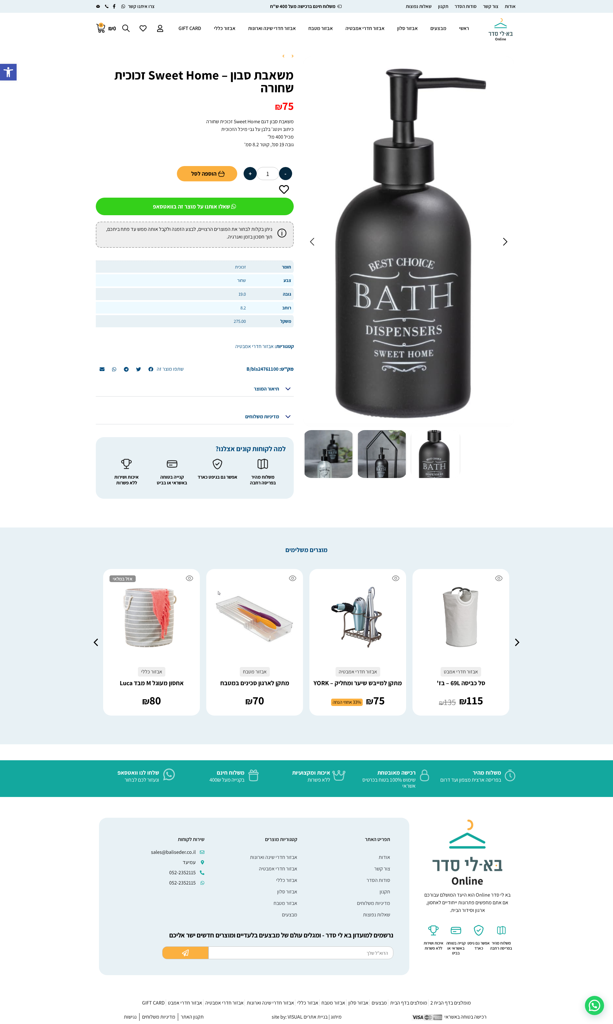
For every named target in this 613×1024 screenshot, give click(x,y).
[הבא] (285, 56)
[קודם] (291, 56)
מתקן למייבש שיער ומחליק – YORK (358, 683)
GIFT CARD (189, 28)
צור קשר (490, 6)
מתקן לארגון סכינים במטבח (254, 683)
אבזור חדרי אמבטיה (364, 28)
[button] (8, 72)
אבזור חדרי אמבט (185, 1002)
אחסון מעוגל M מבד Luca (152, 683)
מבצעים (438, 28)
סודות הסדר (466, 6)
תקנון (443, 6)
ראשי (464, 28)
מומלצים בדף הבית (408, 1002)
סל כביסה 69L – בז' (461, 683)
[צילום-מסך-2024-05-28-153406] (408, 242)
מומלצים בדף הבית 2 (450, 1002)
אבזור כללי (224, 28)
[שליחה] (185, 952)
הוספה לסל (203, 173)
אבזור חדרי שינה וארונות (272, 28)
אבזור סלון (407, 28)
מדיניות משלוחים (262, 416)
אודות (510, 6)
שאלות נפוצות (419, 6)
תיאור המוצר (266, 388)
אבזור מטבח (320, 28)
